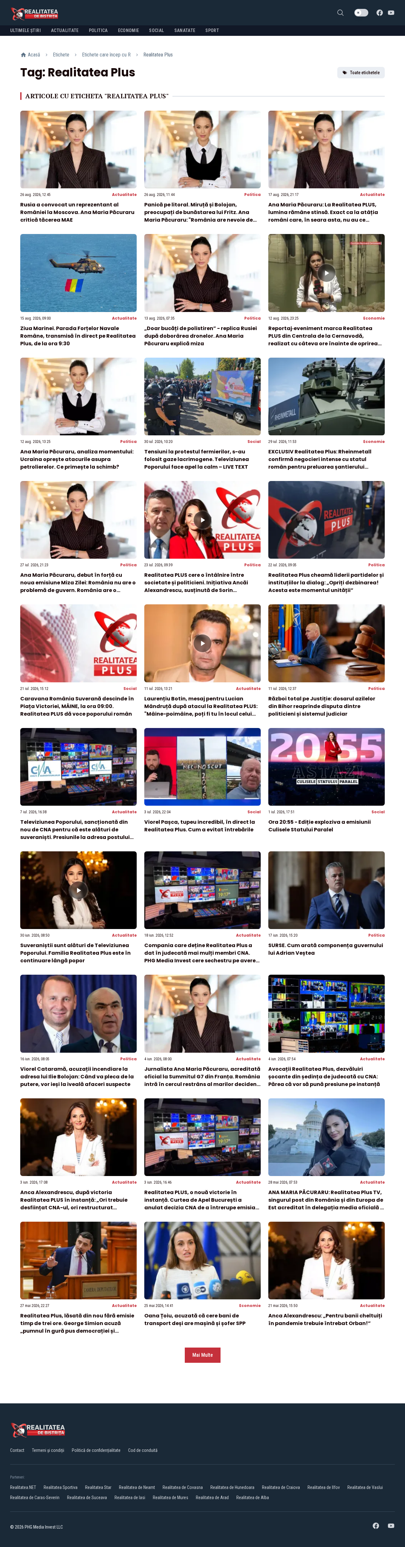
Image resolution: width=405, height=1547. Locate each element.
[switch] (361, 12)
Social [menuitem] (156, 30)
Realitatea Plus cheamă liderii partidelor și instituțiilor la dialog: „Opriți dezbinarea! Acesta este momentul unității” (326, 582)
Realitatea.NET (23, 1487)
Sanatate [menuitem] (185, 30)
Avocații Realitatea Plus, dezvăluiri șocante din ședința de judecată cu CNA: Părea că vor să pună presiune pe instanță (324, 1076)
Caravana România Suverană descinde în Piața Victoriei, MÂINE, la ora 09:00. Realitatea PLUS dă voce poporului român (77, 706)
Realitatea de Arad (212, 1497)
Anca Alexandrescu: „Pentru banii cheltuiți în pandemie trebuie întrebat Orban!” (325, 1319)
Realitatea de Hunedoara (232, 1487)
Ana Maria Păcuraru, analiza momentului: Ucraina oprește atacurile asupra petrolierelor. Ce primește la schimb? (77, 459)
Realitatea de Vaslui (365, 1487)
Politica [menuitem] (98, 30)
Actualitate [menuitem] (65, 30)
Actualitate (124, 194)
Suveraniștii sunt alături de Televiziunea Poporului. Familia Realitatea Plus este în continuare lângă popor (75, 953)
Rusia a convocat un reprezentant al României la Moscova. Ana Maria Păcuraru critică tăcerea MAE (77, 212)
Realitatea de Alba (252, 1497)
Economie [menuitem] (128, 30)
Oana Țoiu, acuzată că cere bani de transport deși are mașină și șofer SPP (195, 1319)
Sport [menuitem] (212, 30)
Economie (374, 318)
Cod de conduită (143, 1450)
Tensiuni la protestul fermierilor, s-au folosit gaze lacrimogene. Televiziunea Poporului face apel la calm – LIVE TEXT (196, 459)
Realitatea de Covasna (183, 1487)
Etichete (61, 55)
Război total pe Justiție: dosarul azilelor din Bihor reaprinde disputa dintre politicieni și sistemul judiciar (321, 706)
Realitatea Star (98, 1487)
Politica (252, 194)
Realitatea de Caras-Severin (34, 1497)
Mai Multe (202, 1355)
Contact (17, 1450)
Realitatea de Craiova (281, 1487)
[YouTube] (391, 12)
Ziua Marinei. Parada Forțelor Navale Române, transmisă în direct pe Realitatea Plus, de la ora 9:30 (78, 336)
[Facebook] (379, 12)
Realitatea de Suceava (87, 1497)
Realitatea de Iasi (130, 1497)
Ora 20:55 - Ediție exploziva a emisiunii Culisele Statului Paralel (319, 825)
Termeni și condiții (48, 1450)
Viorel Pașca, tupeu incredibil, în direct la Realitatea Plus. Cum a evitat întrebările (199, 825)
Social (254, 441)
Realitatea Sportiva (61, 1487)
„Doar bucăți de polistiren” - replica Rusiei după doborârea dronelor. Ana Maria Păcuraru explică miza (200, 336)
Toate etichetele (365, 72)
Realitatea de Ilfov (324, 1487)
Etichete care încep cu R (106, 55)
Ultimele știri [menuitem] (25, 30)
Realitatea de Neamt (137, 1487)
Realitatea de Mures (170, 1497)
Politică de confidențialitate (96, 1450)
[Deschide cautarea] (340, 12)
